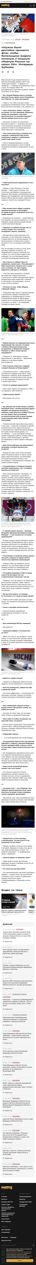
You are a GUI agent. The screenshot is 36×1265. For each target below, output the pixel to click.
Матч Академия (6, 1221)
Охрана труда (5, 1204)
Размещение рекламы (23, 1205)
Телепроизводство (25, 1196)
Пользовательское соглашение (8, 1245)
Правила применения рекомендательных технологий (8, 1214)
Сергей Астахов (10, 43)
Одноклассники (6, 1240)
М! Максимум (5, 1232)
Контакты (4, 1199)
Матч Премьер (5, 1229)
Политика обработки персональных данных (7, 1208)
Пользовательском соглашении (15, 1253)
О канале (4, 1196)
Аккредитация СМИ (25, 1202)
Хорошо (20, 1260)
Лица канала (5, 1219)
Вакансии (22, 1199)
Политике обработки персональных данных (18, 1252)
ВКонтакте (4, 1237)
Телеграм (13, 1237)
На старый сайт (27, 1)
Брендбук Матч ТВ (7, 1202)
